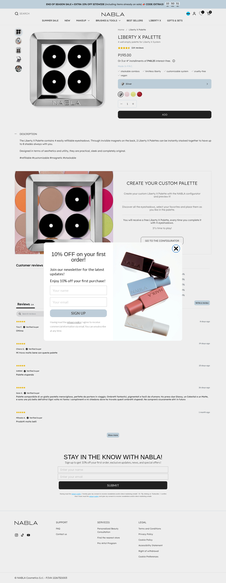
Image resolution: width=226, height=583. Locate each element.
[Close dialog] (176, 248)
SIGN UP (78, 313)
